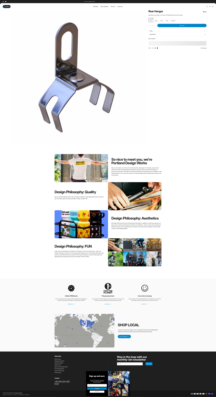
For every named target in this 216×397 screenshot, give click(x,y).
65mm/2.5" (173, 20)
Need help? (204, 48)
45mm (161, 20)
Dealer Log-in (58, 364)
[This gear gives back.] (108, 288)
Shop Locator (58, 359)
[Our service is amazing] (144, 288)
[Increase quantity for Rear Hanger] (155, 25)
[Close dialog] (128, 373)
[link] (62, 381)
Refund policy (5, 394)
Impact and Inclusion (59, 370)
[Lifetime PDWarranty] (71, 288)
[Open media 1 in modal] (77, 77)
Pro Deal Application (59, 368)
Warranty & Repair (59, 363)
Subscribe (149, 364)
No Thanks (97, 391)
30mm (151, 20)
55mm (156, 20)
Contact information (21, 394)
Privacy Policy (58, 372)
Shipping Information (59, 361)
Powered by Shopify (18, 392)
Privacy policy (10, 394)
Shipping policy (27, 394)
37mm (167, 20)
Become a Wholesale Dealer (61, 366)
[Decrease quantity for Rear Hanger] (149, 25)
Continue (97, 388)
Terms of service (14, 394)
